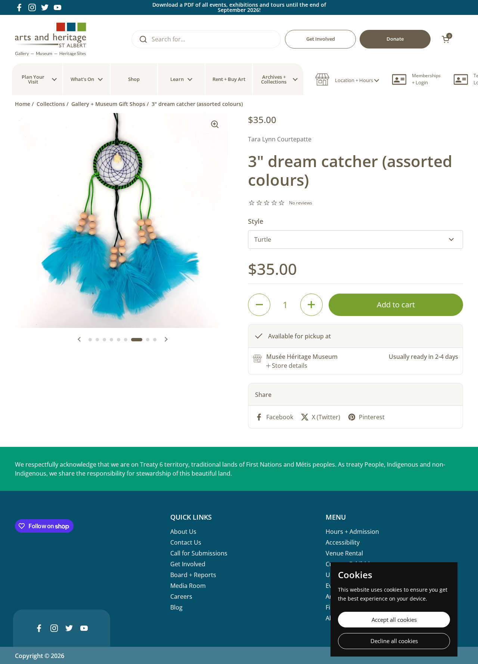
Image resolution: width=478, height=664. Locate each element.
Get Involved (187, 564)
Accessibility (343, 542)
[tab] (286, 365)
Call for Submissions (198, 553)
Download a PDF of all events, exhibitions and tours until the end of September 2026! (239, 7)
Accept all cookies (394, 619)
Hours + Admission (352, 531)
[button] (347, 79)
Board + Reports (193, 575)
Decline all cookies (394, 641)
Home (22, 103)
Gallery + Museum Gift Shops (108, 103)
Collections (51, 103)
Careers (181, 596)
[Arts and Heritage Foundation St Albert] (50, 39)
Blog (176, 607)
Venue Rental (344, 553)
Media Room (188, 586)
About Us (183, 531)
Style (255, 221)
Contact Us (185, 542)
